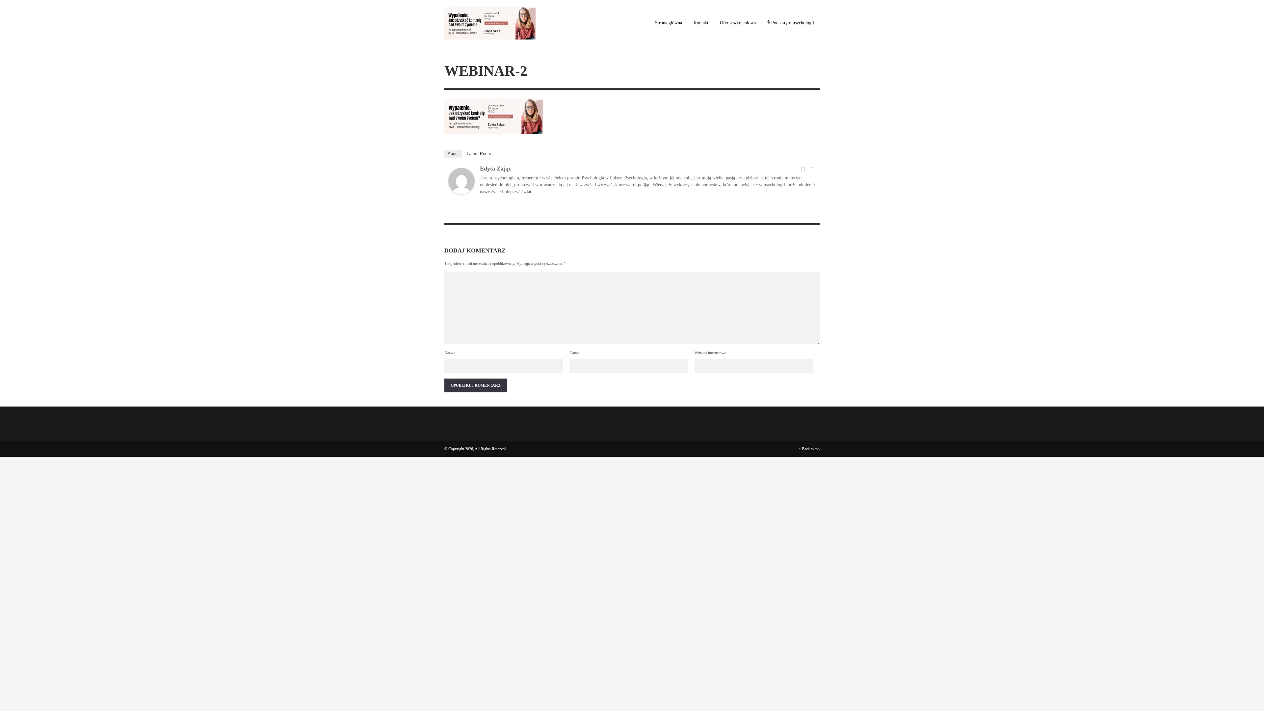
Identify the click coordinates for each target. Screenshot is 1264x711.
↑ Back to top (809, 449)
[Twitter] (811, 170)
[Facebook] (803, 170)
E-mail (574, 353)
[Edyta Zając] (461, 180)
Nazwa (449, 353)
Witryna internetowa (710, 353)
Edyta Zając (495, 168)
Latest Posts (479, 153)
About (453, 153)
